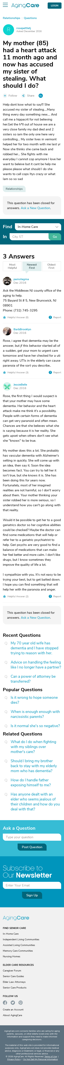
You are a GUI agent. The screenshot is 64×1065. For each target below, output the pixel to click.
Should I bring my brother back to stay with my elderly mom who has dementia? (34, 765)
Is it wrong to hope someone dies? (34, 700)
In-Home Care (10, 933)
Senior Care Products (14, 987)
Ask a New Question (35, 208)
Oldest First (51, 266)
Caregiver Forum (12, 970)
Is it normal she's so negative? (35, 725)
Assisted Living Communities (19, 945)
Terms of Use (50, 1056)
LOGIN (54, 5)
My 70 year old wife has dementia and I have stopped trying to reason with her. (34, 648)
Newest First (32, 266)
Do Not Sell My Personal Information (40, 1059)
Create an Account (13, 1009)
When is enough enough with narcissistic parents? (35, 714)
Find (7, 227)
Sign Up (32, 895)
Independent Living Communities (21, 939)
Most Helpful (12, 266)
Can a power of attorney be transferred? (33, 679)
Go (55, 237)
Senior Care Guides (13, 976)
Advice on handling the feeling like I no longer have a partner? (36, 665)
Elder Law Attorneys (14, 982)
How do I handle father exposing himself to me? (31, 783)
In (5, 237)
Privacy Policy (14, 1059)
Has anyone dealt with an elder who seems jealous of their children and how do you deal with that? (35, 802)
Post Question (32, 847)
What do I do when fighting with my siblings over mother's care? (33, 746)
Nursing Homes (11, 956)
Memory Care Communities (18, 950)
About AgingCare (12, 1015)
